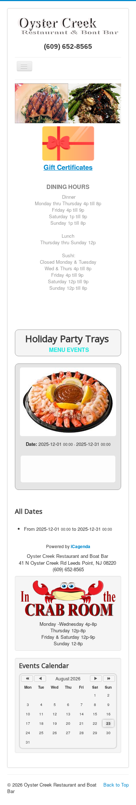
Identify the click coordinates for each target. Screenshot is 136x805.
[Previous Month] (40, 678)
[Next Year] (109, 678)
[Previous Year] (27, 678)
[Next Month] (96, 678)
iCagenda (80, 546)
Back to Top (116, 784)
